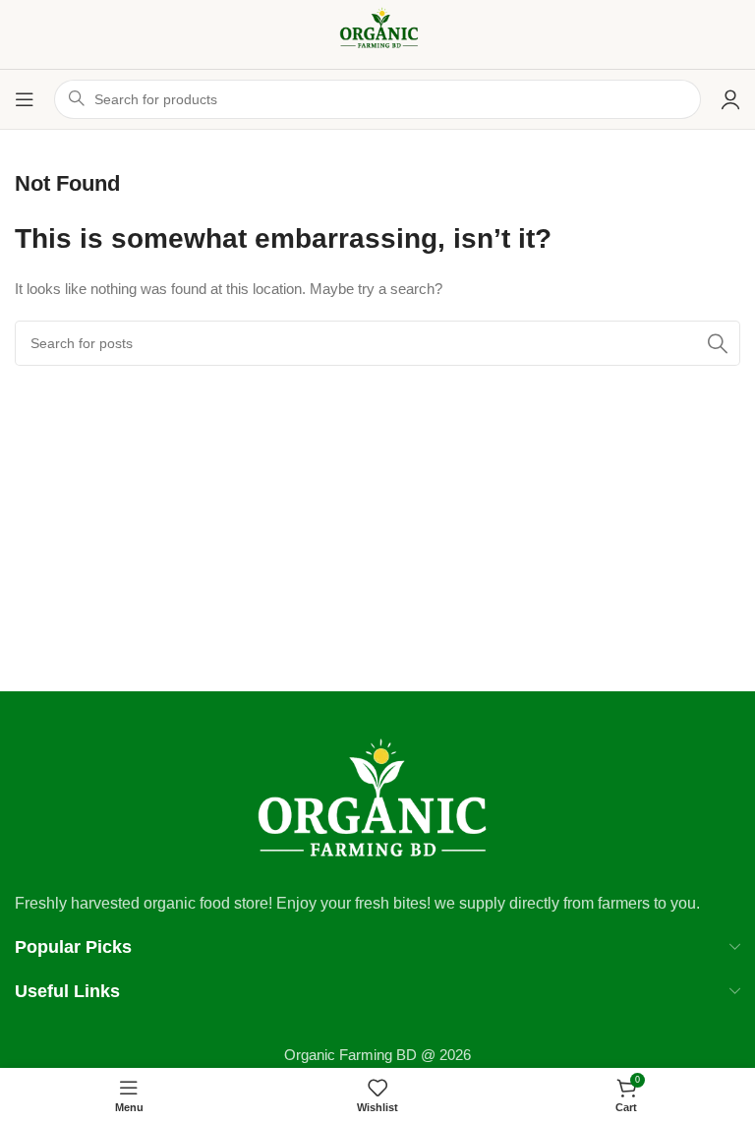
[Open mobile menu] (24, 99)
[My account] (730, 99)
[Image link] (377, 799)
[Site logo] (377, 33)
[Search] (717, 343)
